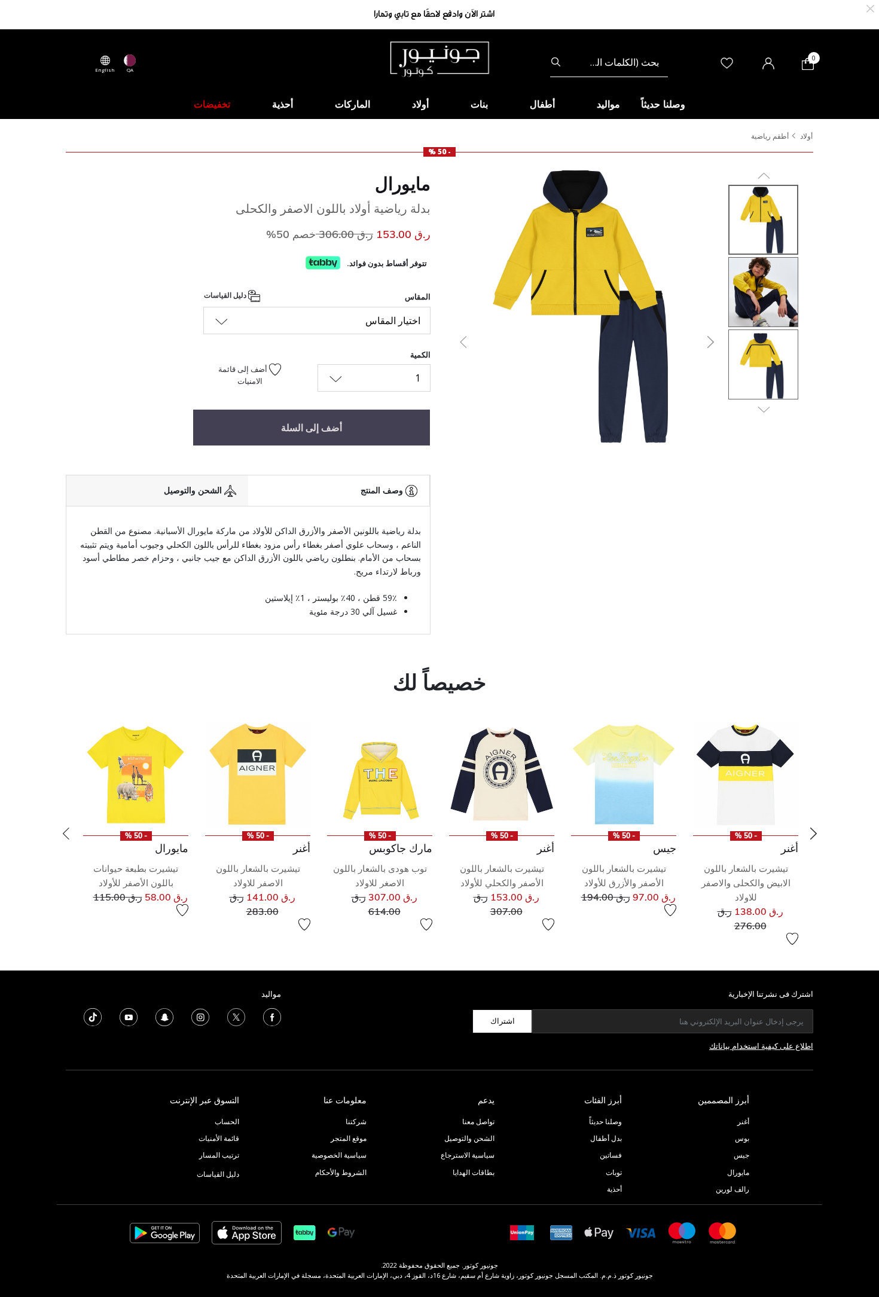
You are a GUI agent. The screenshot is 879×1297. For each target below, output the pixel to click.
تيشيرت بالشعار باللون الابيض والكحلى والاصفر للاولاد (746, 883)
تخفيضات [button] (212, 104)
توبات (614, 1172)
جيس (741, 1155)
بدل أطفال (606, 1138)
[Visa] (641, 1232)
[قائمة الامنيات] (792, 939)
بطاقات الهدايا (474, 1172)
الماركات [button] (352, 104)
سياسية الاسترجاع (468, 1155)
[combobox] (609, 62)
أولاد (806, 136)
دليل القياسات (226, 296)
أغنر (743, 1121)
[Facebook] (272, 1016)
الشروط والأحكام (341, 1172)
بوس (742, 1138)
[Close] (870, 7)
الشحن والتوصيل (469, 1138)
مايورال (403, 183)
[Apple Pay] (599, 1232)
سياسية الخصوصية (339, 1155)
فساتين (611, 1155)
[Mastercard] (723, 1232)
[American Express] (561, 1232)
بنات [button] (479, 104)
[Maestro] (682, 1232)
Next (813, 834)
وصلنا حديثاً (605, 1121)
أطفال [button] (542, 104)
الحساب (227, 1121)
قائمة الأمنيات (219, 1138)
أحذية (614, 1189)
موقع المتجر (349, 1138)
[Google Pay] (341, 1232)
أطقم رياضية (770, 136)
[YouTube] (129, 1016)
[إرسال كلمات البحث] (555, 62)
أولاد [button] (420, 104)
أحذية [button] (282, 104)
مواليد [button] (608, 104)
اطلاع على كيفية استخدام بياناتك (761, 1045)
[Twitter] (236, 1016)
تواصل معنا (477, 1121)
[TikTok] (93, 1016)
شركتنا (356, 1121)
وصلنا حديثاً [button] (663, 104)
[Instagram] (200, 1016)
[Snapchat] (164, 1016)
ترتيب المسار (219, 1155)
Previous (66, 834)
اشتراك (502, 1020)
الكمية (420, 354)
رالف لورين (732, 1189)
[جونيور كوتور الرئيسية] (439, 58)
